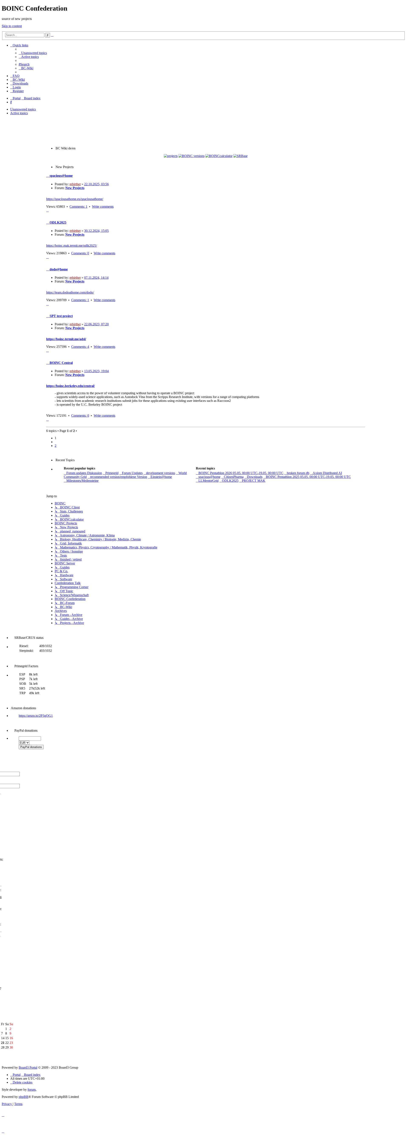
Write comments (103, 206)
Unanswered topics (23, 109)
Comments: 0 (80, 253)
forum (32, 1089)
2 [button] (55, 445)
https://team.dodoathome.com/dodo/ (70, 292)
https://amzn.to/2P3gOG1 (36, 715)
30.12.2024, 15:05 (96, 231)
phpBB (23, 1097)
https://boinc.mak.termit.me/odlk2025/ (71, 245)
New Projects (74, 188)
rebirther (75, 184)
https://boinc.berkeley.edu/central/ (70, 386)
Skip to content (12, 26)
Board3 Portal (28, 1067)
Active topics (19, 113)
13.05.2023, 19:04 (96, 371)
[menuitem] (33, 53)
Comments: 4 (80, 346)
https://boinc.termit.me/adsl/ (66, 339)
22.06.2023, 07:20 (96, 324)
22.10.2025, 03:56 (96, 184)
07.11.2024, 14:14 (96, 277)
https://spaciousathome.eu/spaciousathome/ (74, 199)
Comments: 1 (78, 206)
